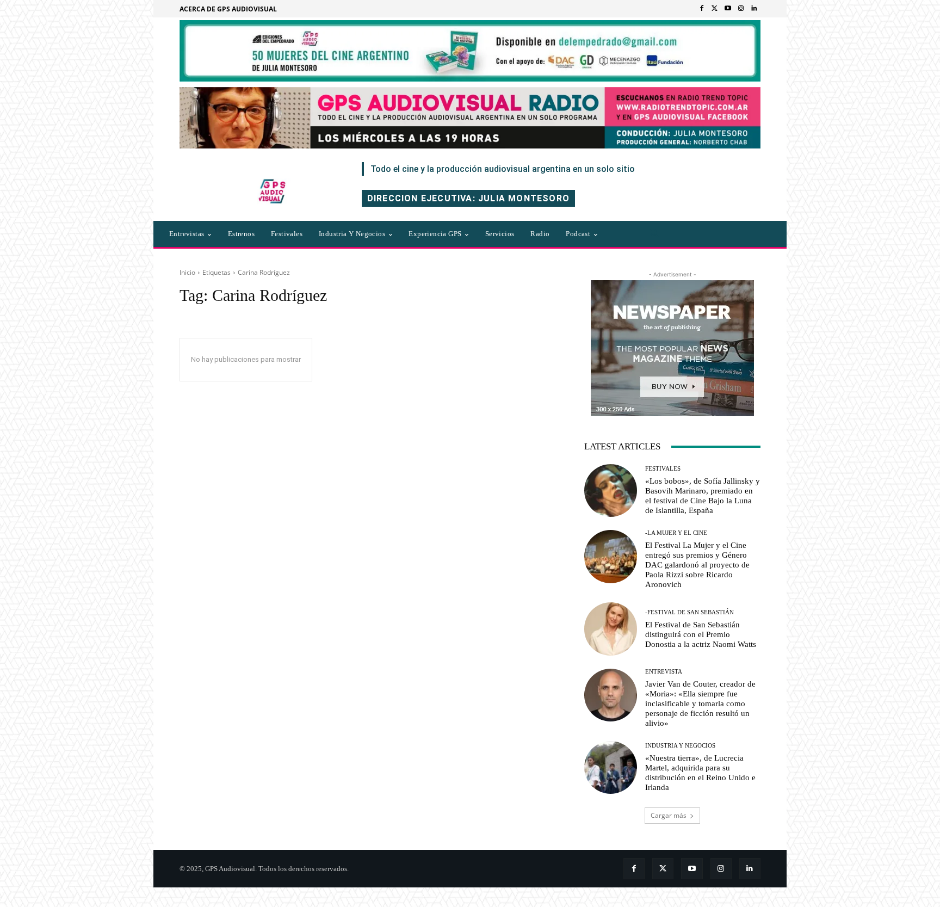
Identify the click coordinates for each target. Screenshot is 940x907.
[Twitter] (714, 8)
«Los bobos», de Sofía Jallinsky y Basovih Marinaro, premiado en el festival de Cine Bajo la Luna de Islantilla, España (702, 496)
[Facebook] (701, 8)
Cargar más (669, 815)
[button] (654, 234)
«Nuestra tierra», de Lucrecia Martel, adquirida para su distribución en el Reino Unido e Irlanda (700, 773)
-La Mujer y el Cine (676, 533)
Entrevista (663, 672)
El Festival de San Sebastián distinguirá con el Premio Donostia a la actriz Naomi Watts (700, 634)
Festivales (663, 469)
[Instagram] (740, 8)
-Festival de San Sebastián (689, 612)
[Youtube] (727, 8)
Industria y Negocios (680, 746)
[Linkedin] (753, 8)
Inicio (187, 272)
